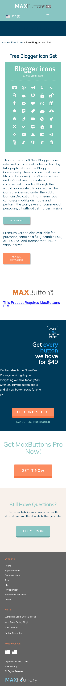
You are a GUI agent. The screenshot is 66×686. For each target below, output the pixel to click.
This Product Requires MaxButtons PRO (31, 304)
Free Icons (17, 42)
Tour (7, 580)
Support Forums (12, 570)
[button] (48, 15)
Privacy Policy (11, 589)
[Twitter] (14, 652)
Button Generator (13, 633)
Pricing (8, 565)
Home (5, 42)
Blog (7, 585)
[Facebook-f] (7, 652)
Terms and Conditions (15, 594)
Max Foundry (11, 627)
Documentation (12, 575)
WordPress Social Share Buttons (20, 616)
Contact (8, 599)
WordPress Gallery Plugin (17, 622)
